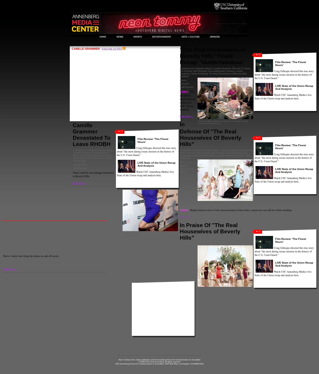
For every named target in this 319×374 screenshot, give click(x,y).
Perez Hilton (79, 158)
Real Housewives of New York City (179, 244)
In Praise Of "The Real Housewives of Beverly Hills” (210, 231)
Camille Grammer (82, 153)
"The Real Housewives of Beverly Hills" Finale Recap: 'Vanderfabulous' (213, 56)
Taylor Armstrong (199, 73)
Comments (78, 150)
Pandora (230, 71)
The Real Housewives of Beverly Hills (228, 73)
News (119, 36)
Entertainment (161, 36)
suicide (240, 155)
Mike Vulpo (186, 162)
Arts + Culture (190, 36)
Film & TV (191, 153)
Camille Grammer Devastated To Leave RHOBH (92, 134)
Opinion (215, 36)
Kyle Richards (105, 155)
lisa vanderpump (216, 71)
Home (103, 36)
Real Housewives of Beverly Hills (144, 244)
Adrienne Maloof (97, 150)
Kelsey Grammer (88, 155)
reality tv (213, 155)
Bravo (110, 150)
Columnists (64, 244)
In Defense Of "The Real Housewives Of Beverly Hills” (210, 134)
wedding (184, 76)
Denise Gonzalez (184, 82)
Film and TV (238, 68)
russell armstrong (226, 155)
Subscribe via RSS (112, 49)
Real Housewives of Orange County (216, 244)
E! (93, 153)
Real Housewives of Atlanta (113, 244)
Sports (137, 36)
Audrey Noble (80, 164)
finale (247, 68)
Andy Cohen (26, 244)
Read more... (79, 183)
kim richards (186, 71)
